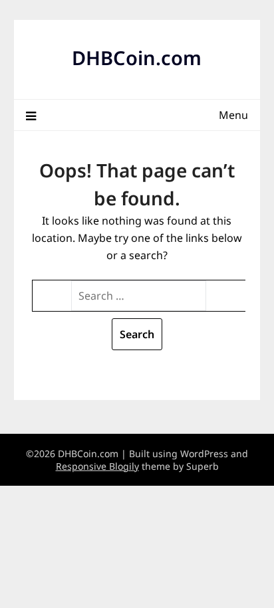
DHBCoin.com (137, 57)
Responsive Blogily (97, 466)
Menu (233, 115)
